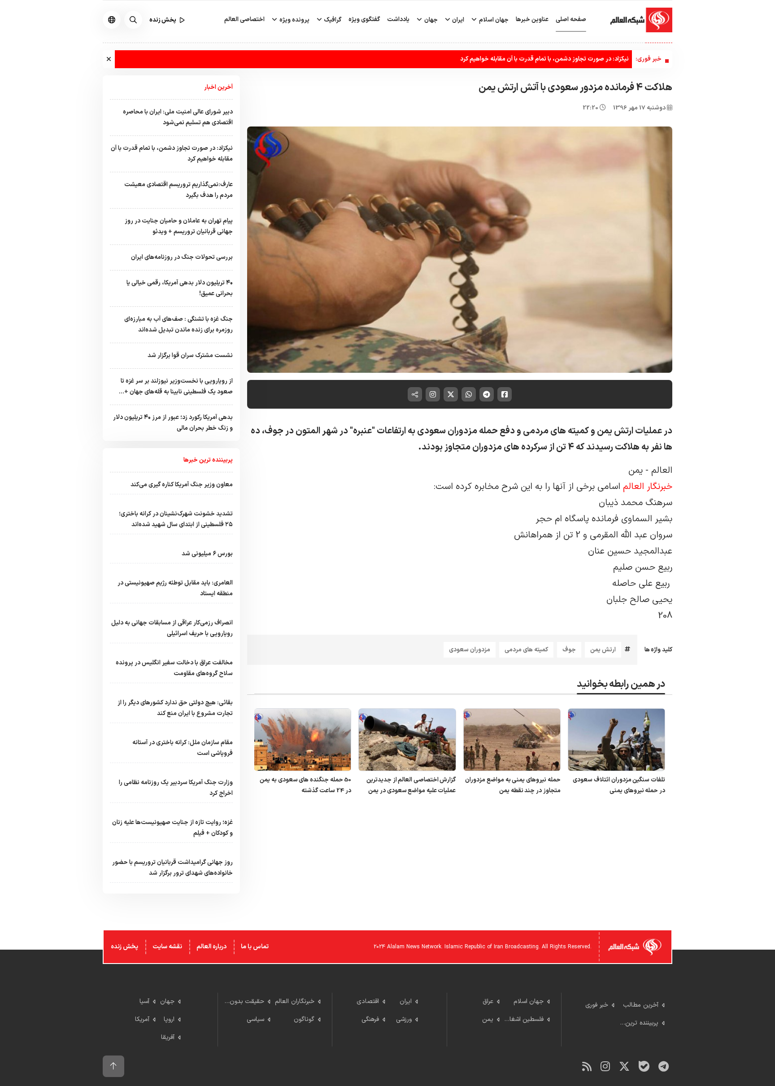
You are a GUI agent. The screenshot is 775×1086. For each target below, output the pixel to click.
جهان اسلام (493, 20)
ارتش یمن (603, 649)
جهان (430, 20)
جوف (569, 649)
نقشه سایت (167, 946)
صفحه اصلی (571, 19)
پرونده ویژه (293, 20)
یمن (636, 470)
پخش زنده (124, 946)
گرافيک (331, 20)
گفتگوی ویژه (364, 19)
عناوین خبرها (532, 19)
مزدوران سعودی (469, 649)
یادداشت (398, 19)
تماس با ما (255, 946)
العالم (661, 470)
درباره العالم (211, 946)
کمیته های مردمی (526, 649)
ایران (457, 20)
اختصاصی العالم (244, 19)
